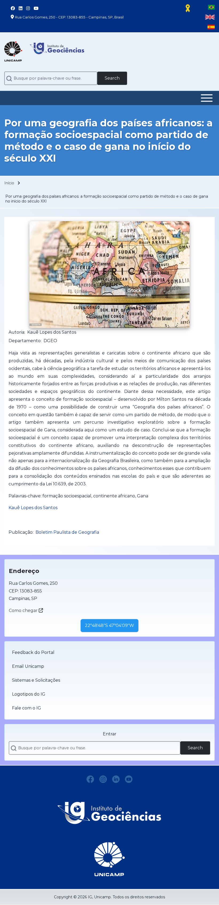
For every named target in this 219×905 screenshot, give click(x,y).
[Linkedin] (116, 779)
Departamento (25, 340)
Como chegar (24, 610)
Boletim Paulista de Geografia (67, 532)
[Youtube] (128, 779)
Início (9, 183)
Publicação (21, 532)
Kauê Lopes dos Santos (33, 507)
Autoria (16, 332)
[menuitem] (109, 653)
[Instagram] (103, 779)
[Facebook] (90, 779)
